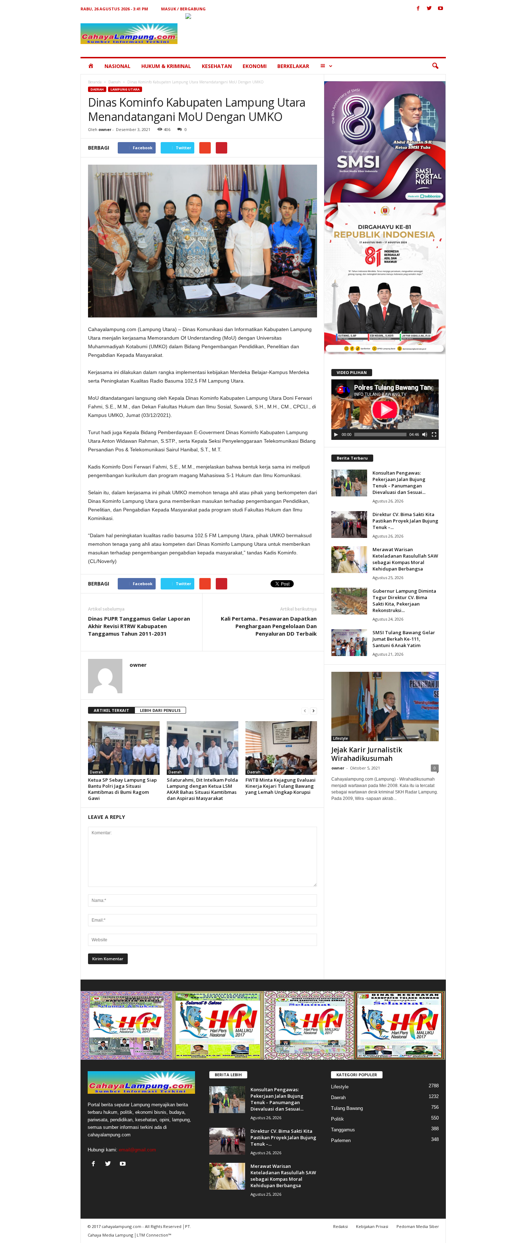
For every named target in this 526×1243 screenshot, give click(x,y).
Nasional (117, 66)
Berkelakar (293, 66)
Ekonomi (255, 66)
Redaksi (340, 1226)
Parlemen (341, 1140)
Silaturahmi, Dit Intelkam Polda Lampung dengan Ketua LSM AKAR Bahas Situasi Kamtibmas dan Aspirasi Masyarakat (202, 789)
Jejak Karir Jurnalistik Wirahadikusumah (366, 754)
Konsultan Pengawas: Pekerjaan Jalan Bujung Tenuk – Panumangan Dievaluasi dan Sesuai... (398, 482)
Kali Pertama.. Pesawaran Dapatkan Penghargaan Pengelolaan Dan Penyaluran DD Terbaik (269, 626)
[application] (385, 409)
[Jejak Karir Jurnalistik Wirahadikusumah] (385, 706)
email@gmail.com (137, 1149)
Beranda (95, 81)
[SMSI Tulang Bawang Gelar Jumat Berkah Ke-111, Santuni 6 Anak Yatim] (349, 642)
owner (104, 129)
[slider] (380, 434)
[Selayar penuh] (434, 434)
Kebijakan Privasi (372, 1226)
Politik (337, 1119)
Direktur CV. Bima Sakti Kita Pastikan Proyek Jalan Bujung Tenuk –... (405, 520)
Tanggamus (343, 1129)
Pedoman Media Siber (417, 1226)
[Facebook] (418, 9)
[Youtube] (440, 9)
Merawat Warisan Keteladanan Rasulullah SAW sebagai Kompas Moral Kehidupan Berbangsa (405, 559)
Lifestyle (340, 738)
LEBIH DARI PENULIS (160, 710)
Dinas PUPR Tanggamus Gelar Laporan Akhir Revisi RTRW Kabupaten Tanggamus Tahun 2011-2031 (139, 626)
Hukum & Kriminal (166, 66)
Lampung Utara (125, 89)
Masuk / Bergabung (183, 8)
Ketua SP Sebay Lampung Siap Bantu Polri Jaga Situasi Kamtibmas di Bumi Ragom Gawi (122, 789)
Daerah (114, 81)
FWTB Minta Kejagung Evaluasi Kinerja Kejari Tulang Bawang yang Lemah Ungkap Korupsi (280, 786)
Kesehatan (217, 66)
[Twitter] (429, 9)
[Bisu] (425, 434)
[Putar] (336, 434)
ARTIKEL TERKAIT (111, 710)
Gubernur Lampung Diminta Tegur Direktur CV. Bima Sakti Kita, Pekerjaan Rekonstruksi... (404, 600)
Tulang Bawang (347, 1108)
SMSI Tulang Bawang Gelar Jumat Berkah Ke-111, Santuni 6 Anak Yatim (403, 639)
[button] (435, 66)
